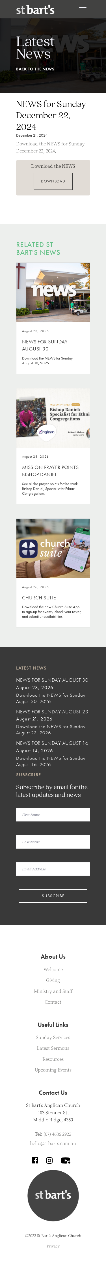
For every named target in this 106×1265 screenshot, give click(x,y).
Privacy (53, 1246)
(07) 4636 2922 (57, 1134)
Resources (53, 1059)
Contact (53, 1002)
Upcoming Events (53, 1070)
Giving (53, 980)
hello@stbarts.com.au (53, 1144)
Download (53, 181)
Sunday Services (53, 1037)
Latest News (31, 668)
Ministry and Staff (53, 991)
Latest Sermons (53, 1048)
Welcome (53, 970)
